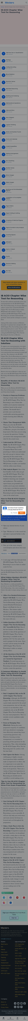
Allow (21, 513)
